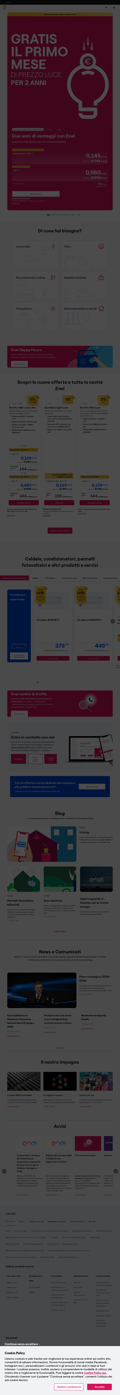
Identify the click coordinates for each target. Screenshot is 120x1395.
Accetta (100, 1387)
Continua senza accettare (21, 1344)
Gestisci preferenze (69, 1387)
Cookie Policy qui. (95, 1372)
